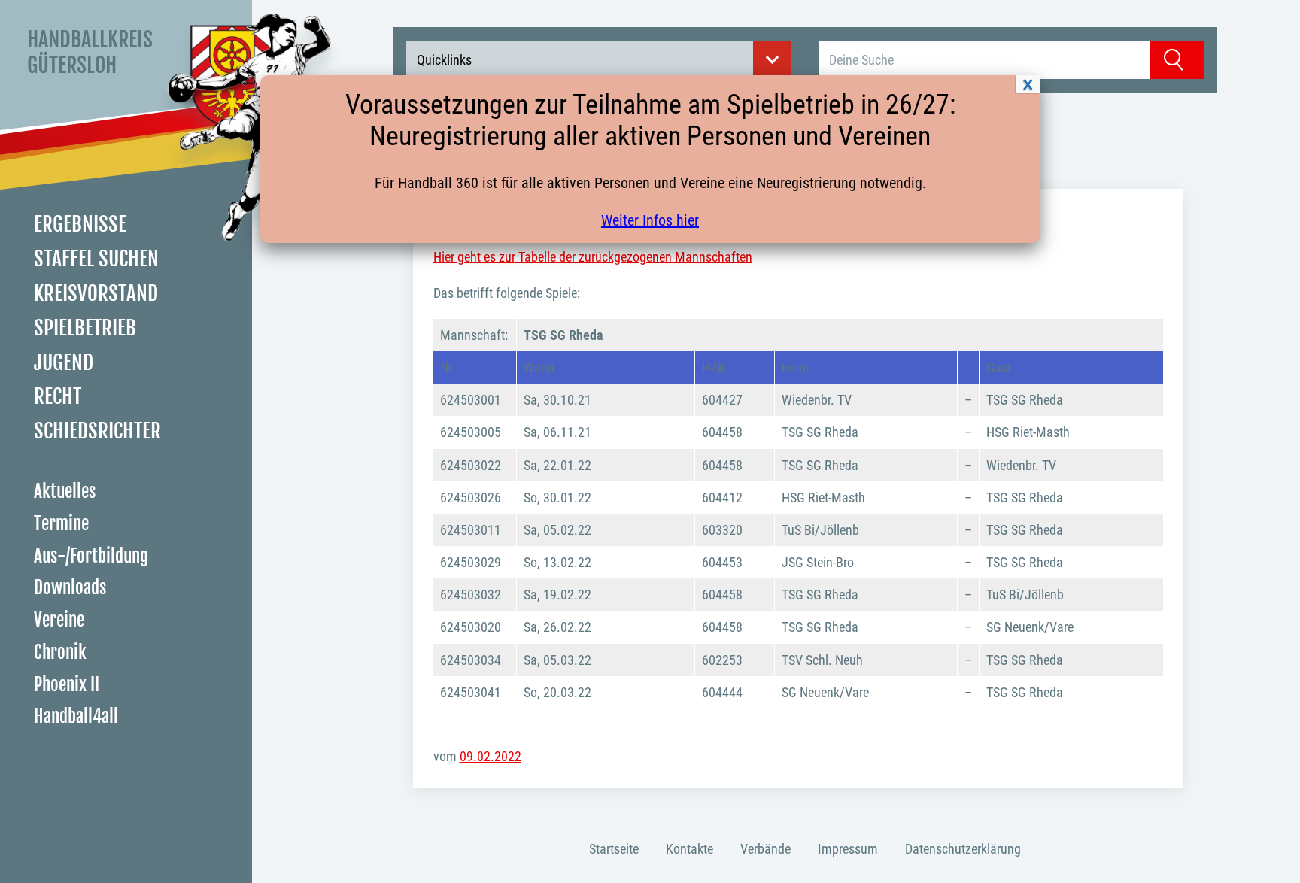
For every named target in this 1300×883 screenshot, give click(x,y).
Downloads (70, 588)
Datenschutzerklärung (963, 849)
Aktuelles (65, 491)
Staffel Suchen (96, 259)
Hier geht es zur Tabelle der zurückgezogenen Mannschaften (592, 257)
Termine (61, 524)
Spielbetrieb (85, 328)
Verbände (765, 849)
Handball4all (76, 716)
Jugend (63, 362)
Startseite (614, 849)
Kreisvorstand (96, 293)
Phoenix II (66, 685)
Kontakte (689, 849)
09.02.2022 (490, 756)
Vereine (59, 620)
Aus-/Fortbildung (91, 556)
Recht (57, 396)
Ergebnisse (80, 224)
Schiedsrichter (97, 431)
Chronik (60, 652)
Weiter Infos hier (650, 220)
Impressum (848, 849)
